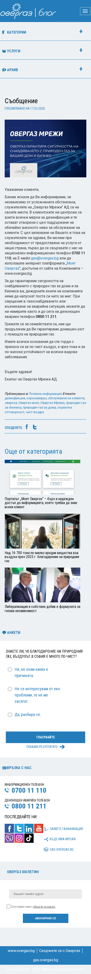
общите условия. (44, 906)
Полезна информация (45, 394)
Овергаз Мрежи (52, 403)
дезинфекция (15, 398)
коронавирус (36, 398)
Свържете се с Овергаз (59, 950)
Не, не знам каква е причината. (31, 672)
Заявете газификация (66, 829)
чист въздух (34, 412)
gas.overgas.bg (62, 849)
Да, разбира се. (28, 714)
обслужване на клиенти (66, 398)
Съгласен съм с (33, 906)
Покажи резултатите (42, 747)
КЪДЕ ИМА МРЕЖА (63, 839)
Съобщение (21, 101)
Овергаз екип (28, 403)
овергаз (11, 403)
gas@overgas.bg (45, 258)
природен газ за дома (39, 407)
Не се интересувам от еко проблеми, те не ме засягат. (37, 695)
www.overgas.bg (21, 950)
